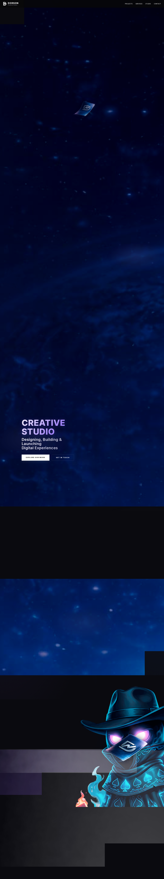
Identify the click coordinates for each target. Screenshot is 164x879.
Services (139, 4)
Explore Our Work (35, 457)
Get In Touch (63, 457)
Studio (148, 4)
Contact (157, 4)
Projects (129, 4)
